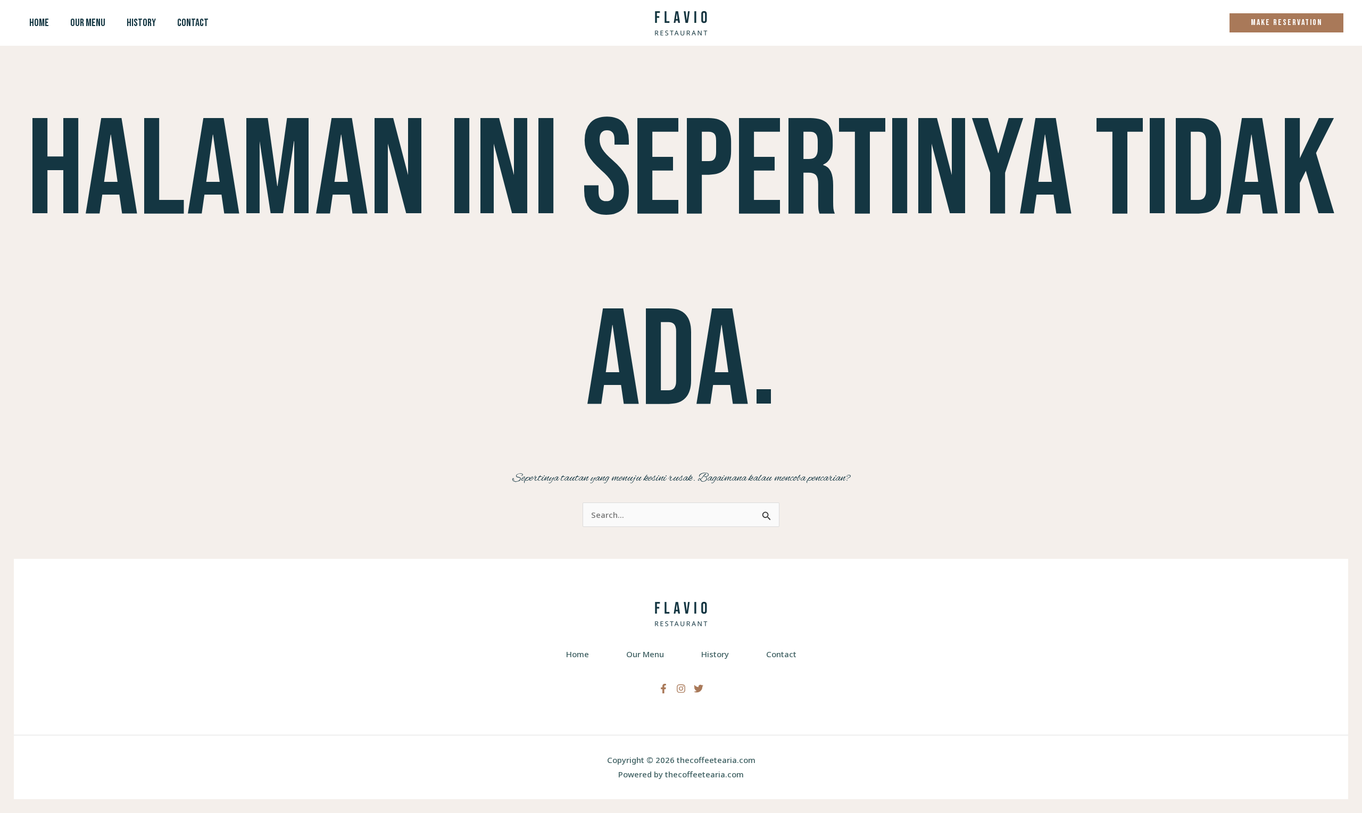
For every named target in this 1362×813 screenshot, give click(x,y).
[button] (1286, 22)
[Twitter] (698, 688)
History (141, 22)
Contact (193, 22)
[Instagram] (681, 688)
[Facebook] (663, 688)
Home (39, 22)
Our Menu (87, 22)
